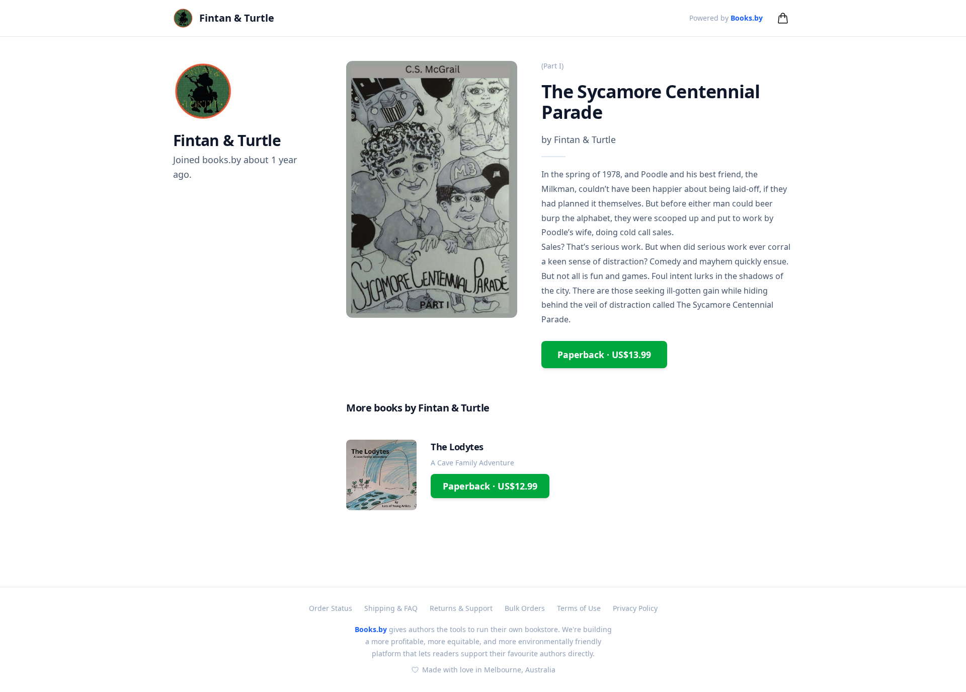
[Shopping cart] (783, 18)
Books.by (747, 18)
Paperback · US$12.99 (490, 486)
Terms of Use (579, 608)
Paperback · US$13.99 (604, 355)
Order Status (330, 608)
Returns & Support (461, 608)
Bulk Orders (525, 608)
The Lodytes (457, 446)
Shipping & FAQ (391, 608)
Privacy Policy (635, 608)
